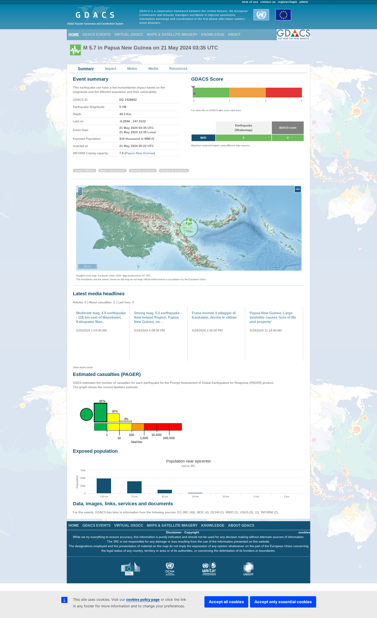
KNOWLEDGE (212, 34)
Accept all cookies (226, 601)
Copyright (191, 532)
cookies (304, 532)
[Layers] (298, 189)
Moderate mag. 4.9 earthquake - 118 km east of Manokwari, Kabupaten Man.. (101, 317)
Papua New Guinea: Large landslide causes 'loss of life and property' (273, 317)
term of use (250, 1)
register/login (287, 1)
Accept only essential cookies (283, 601)
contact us (268, 1)
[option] (102, 334)
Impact (110, 68)
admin (303, 1)
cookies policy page (143, 599)
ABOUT (234, 34)
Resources (178, 68)
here (238, 110)
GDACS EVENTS (96, 34)
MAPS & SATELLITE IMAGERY (172, 34)
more (82, 367)
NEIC (203, 137)
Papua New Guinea (140, 153)
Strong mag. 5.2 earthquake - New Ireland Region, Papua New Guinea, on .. (158, 317)
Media (153, 68)
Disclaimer (174, 532)
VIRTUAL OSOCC (128, 34)
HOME (74, 34)
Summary (86, 68)
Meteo (132, 68)
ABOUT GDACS (241, 525)
